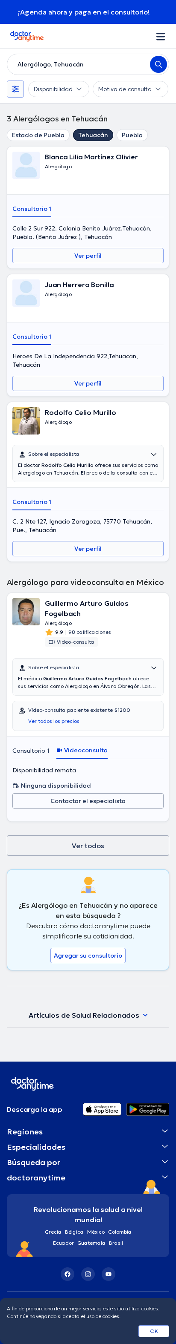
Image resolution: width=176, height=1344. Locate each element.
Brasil (116, 1243)
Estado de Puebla (38, 135)
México (96, 1232)
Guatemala (91, 1243)
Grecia (53, 1232)
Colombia (120, 1232)
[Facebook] (67, 1274)
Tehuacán (93, 135)
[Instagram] (88, 1274)
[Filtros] (15, 89)
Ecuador (63, 1243)
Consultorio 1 (31, 209)
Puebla (132, 135)
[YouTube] (108, 1274)
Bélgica (74, 1232)
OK (154, 1331)
